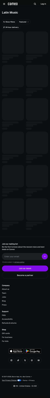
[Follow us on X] (25, 360)
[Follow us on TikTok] (18, 360)
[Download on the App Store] (16, 351)
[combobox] (24, 22)
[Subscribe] (45, 256)
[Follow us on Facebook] (32, 360)
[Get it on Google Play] (33, 351)
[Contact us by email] (39, 360)
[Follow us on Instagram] (11, 360)
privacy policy (19, 262)
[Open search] (35, 4)
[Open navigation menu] (4, 4)
